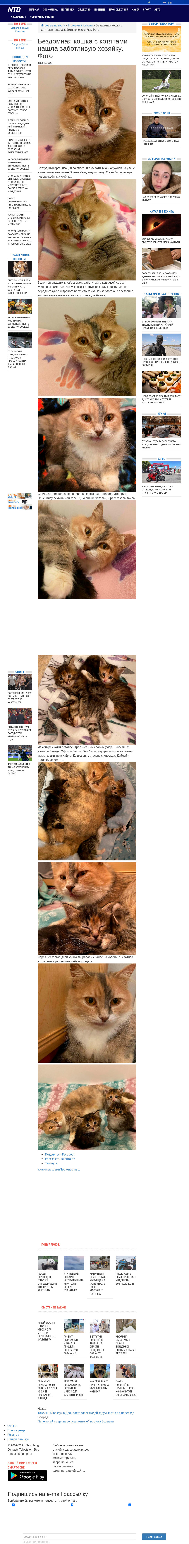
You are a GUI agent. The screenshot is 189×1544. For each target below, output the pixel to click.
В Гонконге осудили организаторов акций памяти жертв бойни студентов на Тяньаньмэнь (20, 71)
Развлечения (18, 16)
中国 (170, 2)
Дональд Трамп (20, 27)
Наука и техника (162, 211)
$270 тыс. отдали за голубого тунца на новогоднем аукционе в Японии (161, 444)
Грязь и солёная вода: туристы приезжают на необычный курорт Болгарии (161, 362)
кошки (55, 1169)
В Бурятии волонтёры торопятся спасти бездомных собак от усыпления (97, 1346)
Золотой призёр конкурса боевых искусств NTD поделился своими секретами (161, 98)
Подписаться (154, 1536)
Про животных (70, 1169)
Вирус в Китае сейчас (20, 46)
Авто (157, 9)
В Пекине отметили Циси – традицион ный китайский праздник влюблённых (19, 126)
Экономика (50, 9)
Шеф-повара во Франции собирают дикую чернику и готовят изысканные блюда (161, 399)
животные (44, 1169)
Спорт (147, 9)
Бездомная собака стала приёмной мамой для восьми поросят (73, 1388)
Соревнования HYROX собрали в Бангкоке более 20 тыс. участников (20, 698)
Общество (84, 9)
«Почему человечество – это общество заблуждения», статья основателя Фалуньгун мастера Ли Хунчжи (160, 60)
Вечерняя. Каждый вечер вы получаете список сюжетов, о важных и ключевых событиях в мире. (35, 1511)
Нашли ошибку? (18, 1439)
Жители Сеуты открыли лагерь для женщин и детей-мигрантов (19, 219)
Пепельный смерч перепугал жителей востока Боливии (76, 1421)
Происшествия (118, 9)
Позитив (99, 9)
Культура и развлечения (162, 294)
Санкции (20, 31)
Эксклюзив (161, 113)
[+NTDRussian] (9, 650)
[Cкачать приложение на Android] (27, 1479)
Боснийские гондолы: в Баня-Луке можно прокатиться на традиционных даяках (17, 359)
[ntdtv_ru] (9, 661)
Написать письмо (64, 1475)
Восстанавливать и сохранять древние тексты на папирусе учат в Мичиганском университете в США (19, 237)
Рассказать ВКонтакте (60, 1159)
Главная (34, 9)
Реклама (13, 1434)
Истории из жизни (42, 16)
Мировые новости (52, 25)
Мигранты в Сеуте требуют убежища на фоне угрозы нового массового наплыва (99, 1283)
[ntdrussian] (9, 656)
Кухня (161, 414)
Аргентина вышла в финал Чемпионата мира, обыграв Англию (19, 769)
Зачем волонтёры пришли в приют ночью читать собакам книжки (126, 1388)
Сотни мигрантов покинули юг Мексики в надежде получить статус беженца (19, 107)
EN (164, 2)
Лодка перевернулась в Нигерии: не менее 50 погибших (19, 203)
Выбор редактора (161, 24)
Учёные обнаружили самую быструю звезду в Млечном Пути (19, 89)
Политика (67, 9)
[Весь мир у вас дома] (9, 639)
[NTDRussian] (9, 633)
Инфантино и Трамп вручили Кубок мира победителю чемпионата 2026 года (19, 733)
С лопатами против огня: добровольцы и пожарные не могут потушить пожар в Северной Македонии (19, 183)
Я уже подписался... (36, 1542)
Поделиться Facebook (60, 1154)
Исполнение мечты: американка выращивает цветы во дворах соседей (19, 164)
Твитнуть (51, 1163)
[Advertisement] (87, 627)
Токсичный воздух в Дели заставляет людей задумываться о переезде (86, 1413)
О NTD (12, 1426)
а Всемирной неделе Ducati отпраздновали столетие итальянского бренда (157, 489)
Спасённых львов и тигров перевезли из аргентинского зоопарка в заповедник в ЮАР (19, 146)
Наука (135, 9)
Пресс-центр (16, 1430)
